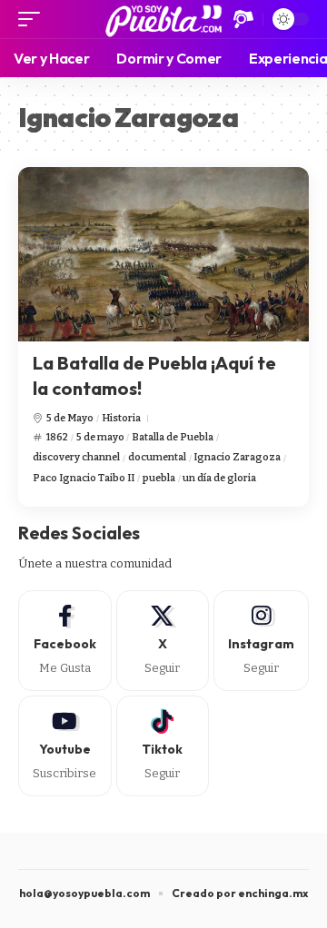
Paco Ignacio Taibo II (83, 478)
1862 (57, 437)
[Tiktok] (163, 746)
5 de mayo (100, 437)
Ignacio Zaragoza (237, 457)
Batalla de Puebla (172, 437)
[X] (163, 640)
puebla (159, 478)
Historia (121, 418)
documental (157, 457)
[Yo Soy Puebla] (164, 19)
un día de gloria (219, 478)
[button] (33, 19)
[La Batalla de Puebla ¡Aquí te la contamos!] (163, 254)
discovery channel (76, 457)
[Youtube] (65, 746)
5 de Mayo (70, 418)
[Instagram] (261, 640)
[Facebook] (65, 640)
